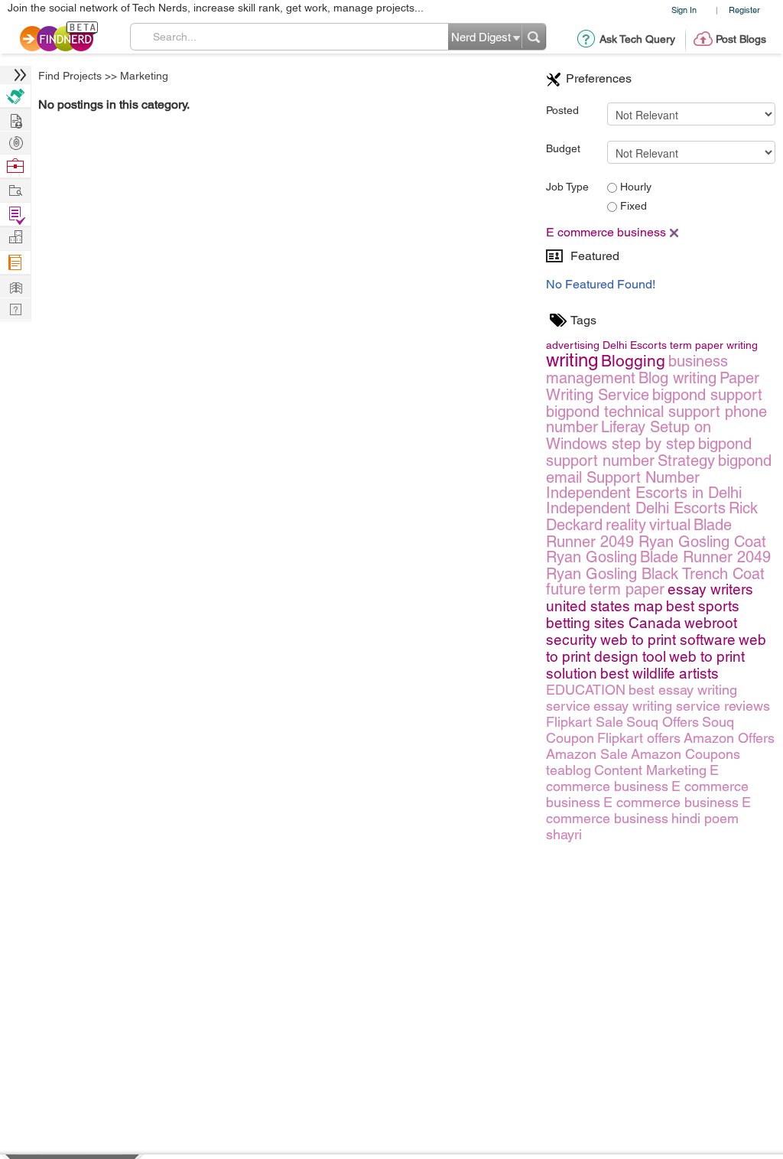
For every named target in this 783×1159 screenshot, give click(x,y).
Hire (15, 96)
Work (15, 166)
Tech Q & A (15, 307)
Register (744, 10)
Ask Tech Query (637, 39)
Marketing (144, 76)
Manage (15, 214)
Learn (15, 263)
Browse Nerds (15, 141)
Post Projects (15, 119)
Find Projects (70, 76)
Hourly (634, 187)
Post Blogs (741, 39)
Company (15, 237)
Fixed (632, 206)
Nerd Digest (15, 285)
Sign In (684, 10)
